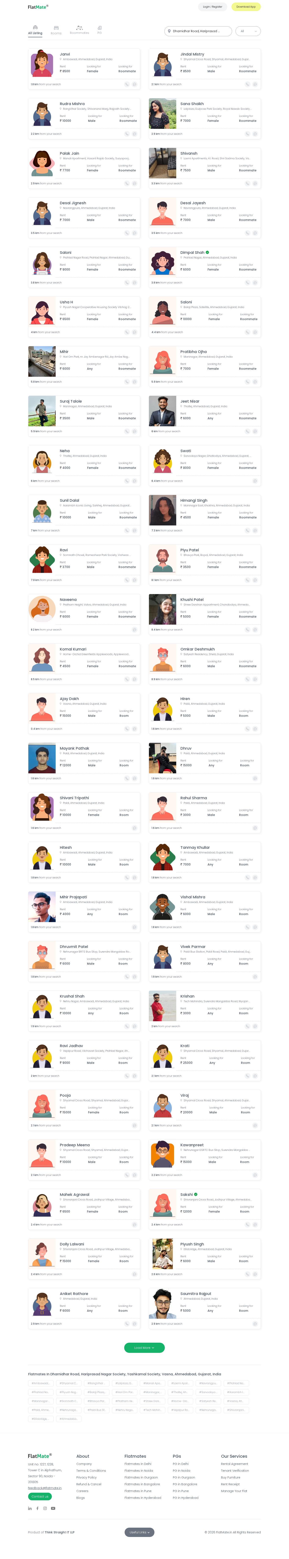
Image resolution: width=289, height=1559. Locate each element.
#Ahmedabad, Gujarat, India (70, 1419)
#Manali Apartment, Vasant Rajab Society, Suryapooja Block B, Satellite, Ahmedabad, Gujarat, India (154, 1383)
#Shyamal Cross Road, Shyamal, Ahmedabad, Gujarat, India (70, 1383)
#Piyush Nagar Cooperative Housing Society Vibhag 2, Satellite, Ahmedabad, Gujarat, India (70, 1392)
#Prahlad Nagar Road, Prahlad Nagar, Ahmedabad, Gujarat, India (238, 1383)
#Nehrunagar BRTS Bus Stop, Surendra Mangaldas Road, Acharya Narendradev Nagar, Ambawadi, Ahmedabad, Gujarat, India (70, 1410)
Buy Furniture (230, 1477)
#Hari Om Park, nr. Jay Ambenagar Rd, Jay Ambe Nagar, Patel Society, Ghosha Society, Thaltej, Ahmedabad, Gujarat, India (126, 1392)
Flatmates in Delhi (138, 1464)
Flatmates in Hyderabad (143, 1498)
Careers (82, 1491)
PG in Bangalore (185, 1484)
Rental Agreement (234, 1464)
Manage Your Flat (234, 1491)
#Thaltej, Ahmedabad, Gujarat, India (182, 1392)
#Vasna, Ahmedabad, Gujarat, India (238, 1401)
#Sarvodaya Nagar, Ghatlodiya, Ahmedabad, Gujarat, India (210, 1392)
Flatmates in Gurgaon (141, 1477)
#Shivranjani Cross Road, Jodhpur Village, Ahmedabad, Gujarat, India (238, 1410)
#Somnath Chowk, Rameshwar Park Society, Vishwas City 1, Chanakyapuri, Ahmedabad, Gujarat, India (70, 1401)
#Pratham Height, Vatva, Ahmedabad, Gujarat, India (126, 1401)
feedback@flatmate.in (45, 1488)
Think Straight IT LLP (59, 1532)
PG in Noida (181, 1471)
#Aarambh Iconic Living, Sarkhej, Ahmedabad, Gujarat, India (238, 1392)
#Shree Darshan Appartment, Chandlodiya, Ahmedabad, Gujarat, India (154, 1401)
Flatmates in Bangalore (142, 1484)
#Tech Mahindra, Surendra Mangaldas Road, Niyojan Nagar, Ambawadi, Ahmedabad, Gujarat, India (154, 1410)
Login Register (212, 6)
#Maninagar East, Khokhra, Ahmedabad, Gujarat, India (43, 1401)
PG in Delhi (181, 1464)
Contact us (40, 1496)
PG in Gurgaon (184, 1477)
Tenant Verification (235, 1471)
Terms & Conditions (91, 1471)
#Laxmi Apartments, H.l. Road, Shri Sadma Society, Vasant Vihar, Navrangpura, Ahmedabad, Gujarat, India (182, 1383)
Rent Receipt (230, 1484)
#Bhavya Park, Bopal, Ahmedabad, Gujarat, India (98, 1401)
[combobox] (198, 31)
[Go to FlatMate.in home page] (38, 7)
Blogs (80, 1498)
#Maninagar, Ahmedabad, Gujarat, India (154, 1392)
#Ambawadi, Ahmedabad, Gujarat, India (43, 1383)
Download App (246, 6)
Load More (142, 1348)
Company (84, 1464)
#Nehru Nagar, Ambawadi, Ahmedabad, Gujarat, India (126, 1410)
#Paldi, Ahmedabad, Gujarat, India (43, 1410)
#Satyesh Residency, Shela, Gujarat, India (210, 1401)
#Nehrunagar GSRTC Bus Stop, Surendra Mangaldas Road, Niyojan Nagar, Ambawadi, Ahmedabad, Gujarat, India (210, 1410)
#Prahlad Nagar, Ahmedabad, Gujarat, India (43, 1392)
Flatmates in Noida (139, 1471)
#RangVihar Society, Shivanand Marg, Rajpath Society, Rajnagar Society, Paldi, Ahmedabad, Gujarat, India (98, 1383)
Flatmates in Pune (138, 1491)
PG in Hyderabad (185, 1498)
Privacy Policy (86, 1477)
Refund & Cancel (88, 1484)
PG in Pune (181, 1491)
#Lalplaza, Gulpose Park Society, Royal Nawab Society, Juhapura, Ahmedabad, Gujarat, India (126, 1383)
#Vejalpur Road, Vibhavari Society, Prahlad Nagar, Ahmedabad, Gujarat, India (182, 1410)
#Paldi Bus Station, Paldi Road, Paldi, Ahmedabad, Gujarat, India (98, 1410)
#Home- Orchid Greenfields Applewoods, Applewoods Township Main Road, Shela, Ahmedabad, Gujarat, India (182, 1401)
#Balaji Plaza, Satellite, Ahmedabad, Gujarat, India (98, 1392)
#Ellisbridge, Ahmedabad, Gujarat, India (43, 1419)
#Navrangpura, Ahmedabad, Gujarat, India (210, 1383)
